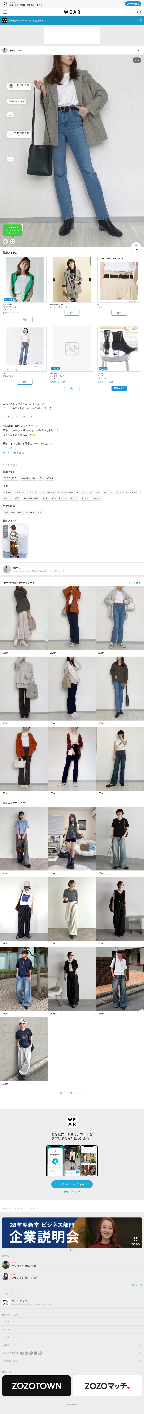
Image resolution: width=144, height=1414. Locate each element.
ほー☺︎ (13, 1208)
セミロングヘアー (34, 512)
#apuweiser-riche (31, 498)
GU (41, 478)
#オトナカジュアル (91, 492)
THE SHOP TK (10, 478)
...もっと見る (10, 447)
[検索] (139, 12)
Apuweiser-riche (28, 478)
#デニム (7, 498)
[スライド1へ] (70, 1250)
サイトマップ (9, 1329)
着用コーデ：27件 (10, 313)
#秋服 (45, 498)
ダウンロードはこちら (72, 1184)
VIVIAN (50, 478)
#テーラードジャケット (68, 492)
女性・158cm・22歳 (13, 512)
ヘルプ (6, 1321)
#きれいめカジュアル (113, 492)
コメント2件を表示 (13, 453)
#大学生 (7, 492)
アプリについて (72, 1192)
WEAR (4, 1208)
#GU (17, 498)
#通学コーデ (20, 492)
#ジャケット (48, 492)
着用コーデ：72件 (58, 382)
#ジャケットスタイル (91, 498)
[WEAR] (72, 12)
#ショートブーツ (59, 498)
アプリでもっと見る (72, 1092)
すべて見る (135, 582)
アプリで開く (133, 4)
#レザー (74, 498)
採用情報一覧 (137, 1285)
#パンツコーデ (132, 492)
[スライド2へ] (73, 1250)
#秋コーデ (34, 492)
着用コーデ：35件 (105, 382)
